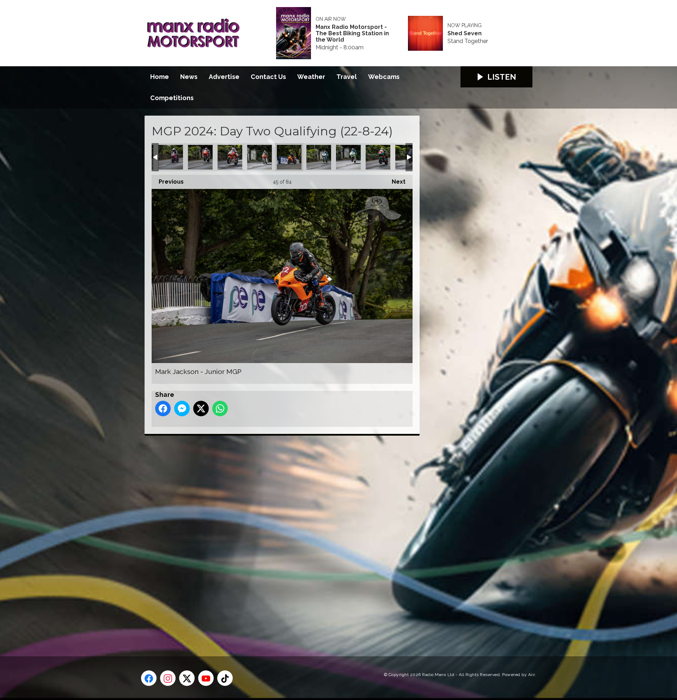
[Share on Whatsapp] (220, 408)
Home (159, 76)
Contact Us (268, 76)
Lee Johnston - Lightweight (230, 157)
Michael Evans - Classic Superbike (318, 157)
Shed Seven (464, 33)
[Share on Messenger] (182, 408)
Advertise (224, 76)
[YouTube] (206, 678)
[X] (187, 678)
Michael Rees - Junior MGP (378, 157)
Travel (346, 76)
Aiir (531, 674)
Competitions (172, 98)
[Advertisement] (277, 538)
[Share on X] (201, 408)
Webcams (384, 76)
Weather (311, 76)
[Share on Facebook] (163, 408)
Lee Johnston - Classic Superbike (200, 157)
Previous (168, 181)
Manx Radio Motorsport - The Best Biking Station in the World (352, 33)
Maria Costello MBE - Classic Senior (259, 157)
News (188, 76)
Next (395, 181)
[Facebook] (149, 678)
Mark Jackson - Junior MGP (289, 157)
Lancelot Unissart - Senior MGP (170, 157)
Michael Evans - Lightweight (348, 157)
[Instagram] (168, 678)
